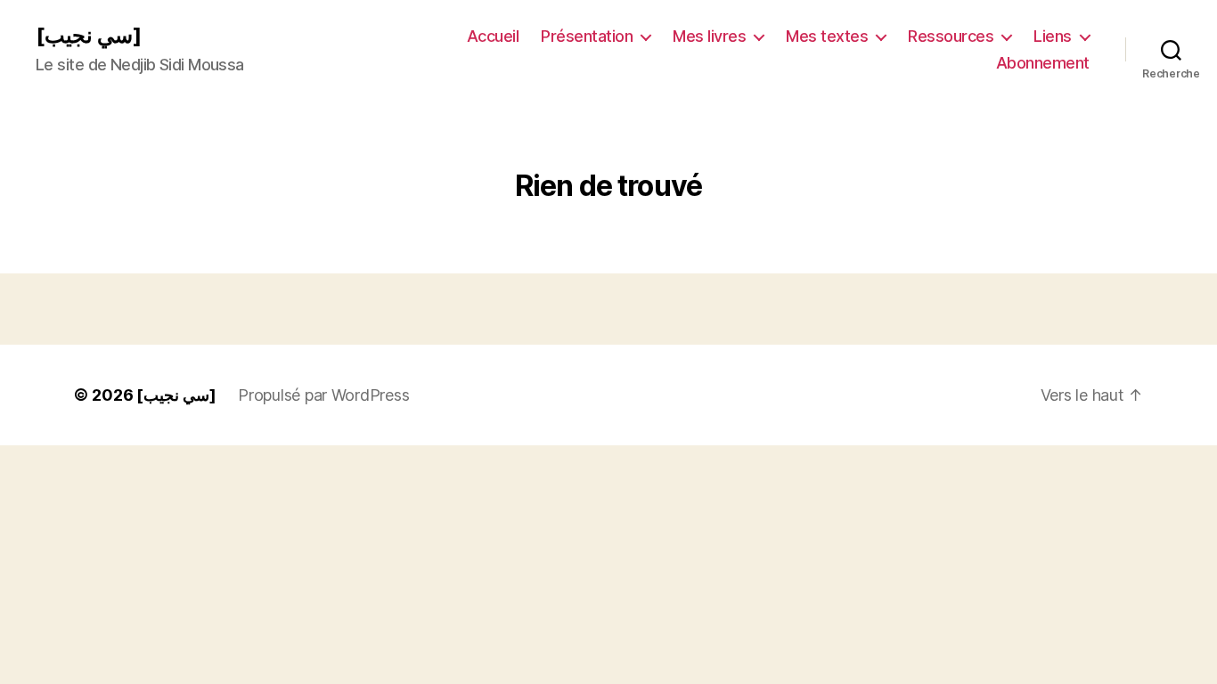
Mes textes (827, 36)
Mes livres (709, 36)
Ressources (950, 36)
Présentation (587, 36)
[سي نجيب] (89, 35)
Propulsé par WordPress (323, 395)
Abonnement (1043, 62)
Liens (1052, 36)
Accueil (493, 36)
